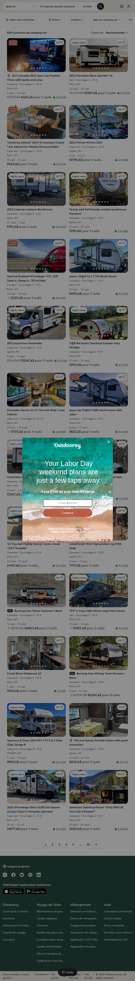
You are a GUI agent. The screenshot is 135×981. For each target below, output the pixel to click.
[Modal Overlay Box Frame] (67, 490)
